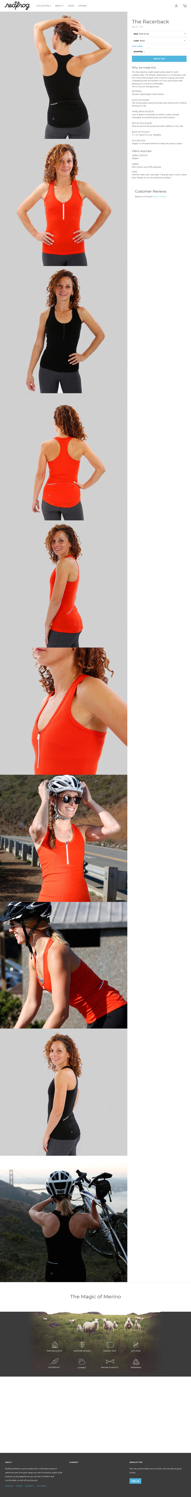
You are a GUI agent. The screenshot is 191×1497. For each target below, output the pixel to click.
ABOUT (58, 6)
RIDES (71, 6)
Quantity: (138, 51)
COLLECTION (43, 6)
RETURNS (41, 1486)
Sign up (135, 1481)
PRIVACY (9, 1486)
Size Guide (137, 46)
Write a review (159, 196)
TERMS (19, 1486)
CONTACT (29, 1486)
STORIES (82, 6)
